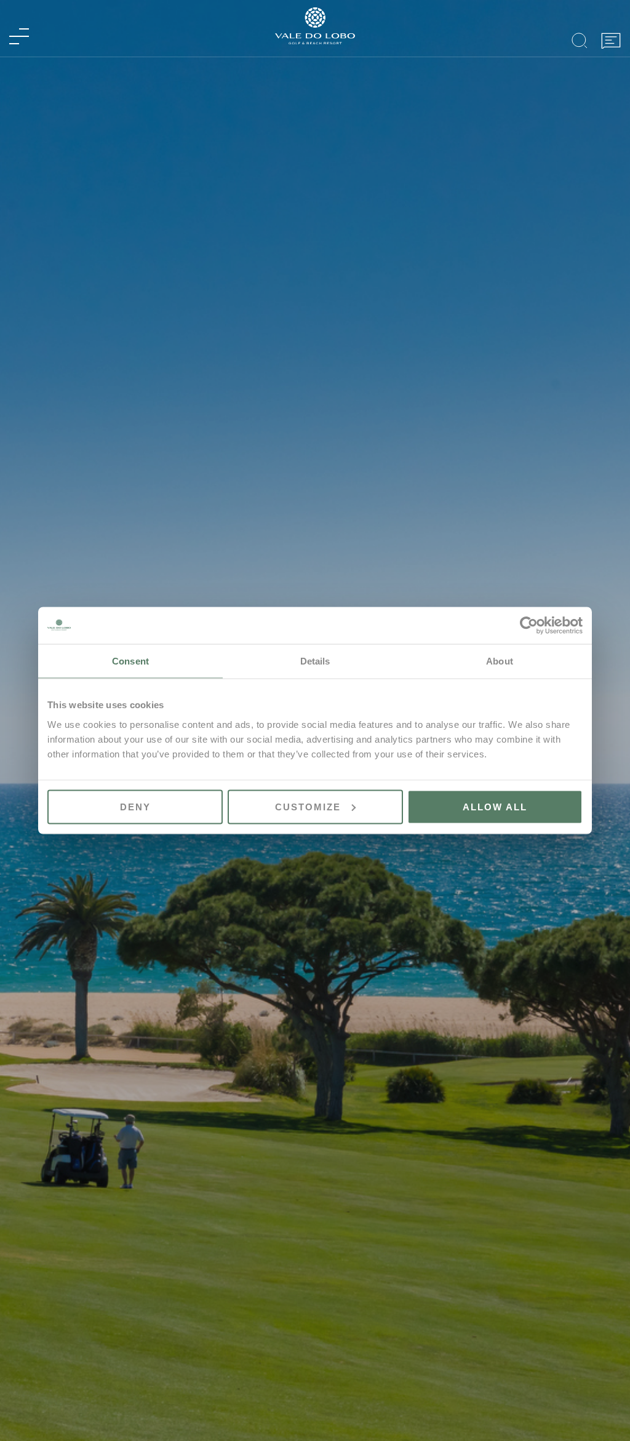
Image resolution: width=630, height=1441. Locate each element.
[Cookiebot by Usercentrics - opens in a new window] (529, 626)
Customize (308, 806)
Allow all (495, 806)
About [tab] (499, 661)
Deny (135, 806)
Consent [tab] (130, 661)
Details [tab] (315, 661)
